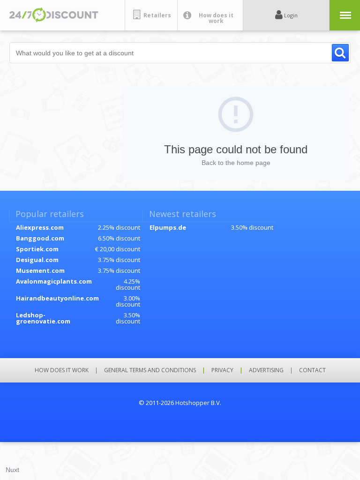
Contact (312, 370)
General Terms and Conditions (150, 370)
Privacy (222, 370)
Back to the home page (236, 162)
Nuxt (12, 469)
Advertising (266, 370)
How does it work (62, 370)
